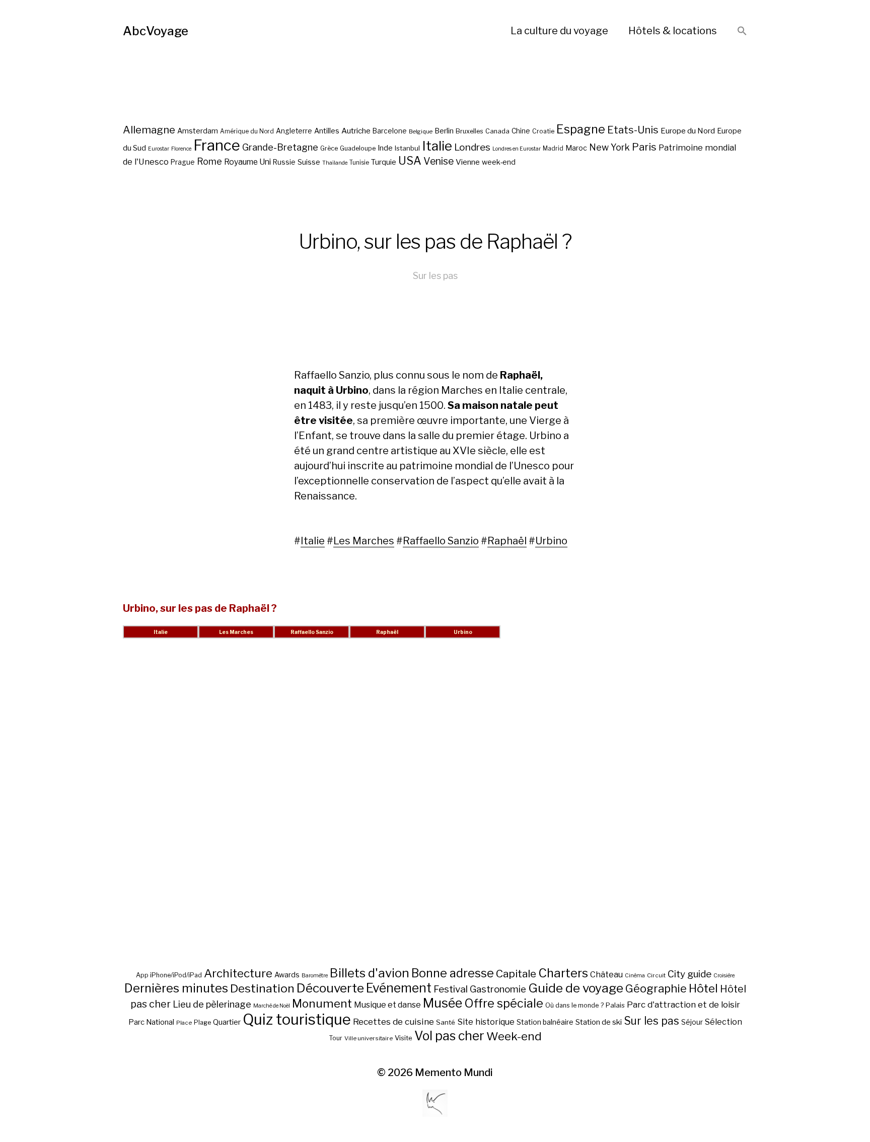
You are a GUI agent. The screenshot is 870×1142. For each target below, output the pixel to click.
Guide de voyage (575, 987)
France (216, 145)
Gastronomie (498, 989)
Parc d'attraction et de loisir (683, 1005)
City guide (689, 974)
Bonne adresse (452, 973)
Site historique (486, 1022)
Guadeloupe (358, 148)
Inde (385, 148)
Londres (472, 147)
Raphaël (507, 541)
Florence (181, 149)
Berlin (444, 130)
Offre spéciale (503, 1003)
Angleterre (294, 131)
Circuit (656, 975)
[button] (742, 31)
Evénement (398, 987)
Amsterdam (197, 130)
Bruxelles (469, 131)
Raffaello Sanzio (441, 541)
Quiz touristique (297, 1019)
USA (409, 160)
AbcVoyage (155, 31)
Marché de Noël (271, 1006)
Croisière (724, 975)
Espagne (580, 129)
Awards (287, 974)
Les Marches (363, 541)
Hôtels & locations (672, 31)
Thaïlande (334, 163)
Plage (202, 1022)
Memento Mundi (454, 1072)
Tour (335, 1038)
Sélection (723, 1022)
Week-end (514, 1036)
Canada (497, 131)
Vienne (468, 162)
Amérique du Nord (247, 131)
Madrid (553, 148)
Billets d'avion (369, 973)
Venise (438, 161)
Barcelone (390, 131)
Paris (644, 146)
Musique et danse (387, 1005)
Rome (209, 161)
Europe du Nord (688, 130)
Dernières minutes (176, 988)
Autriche (356, 130)
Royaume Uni (247, 162)
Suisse (309, 162)
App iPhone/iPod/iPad (169, 975)
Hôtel (703, 988)
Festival (450, 989)
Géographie (656, 988)
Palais (615, 1005)
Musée (442, 1003)
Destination (262, 988)
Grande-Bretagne (280, 147)
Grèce (329, 148)
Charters (563, 973)
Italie (437, 146)
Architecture (238, 973)
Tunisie (359, 162)
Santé (445, 1022)
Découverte (330, 987)
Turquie (383, 162)
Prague (183, 162)
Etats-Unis (633, 130)
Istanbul (407, 148)
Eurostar (158, 149)
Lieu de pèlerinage (212, 1004)
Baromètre (315, 975)
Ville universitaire (368, 1038)
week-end (499, 162)
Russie (284, 162)
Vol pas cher (449, 1035)
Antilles (326, 130)
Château (606, 974)
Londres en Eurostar (516, 149)
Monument (322, 1003)
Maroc (576, 148)
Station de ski (598, 1022)
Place (184, 1022)
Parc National (151, 1022)
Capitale (516, 973)
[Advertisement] (435, 815)
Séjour (692, 1022)
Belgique (420, 131)
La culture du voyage (559, 31)
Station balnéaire (545, 1022)
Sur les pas (435, 275)
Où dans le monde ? (574, 1005)
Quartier (227, 1022)
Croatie (543, 131)
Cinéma (635, 975)
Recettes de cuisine (393, 1021)
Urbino (551, 541)
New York (609, 147)
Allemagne (149, 129)
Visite (403, 1038)
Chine (521, 131)
